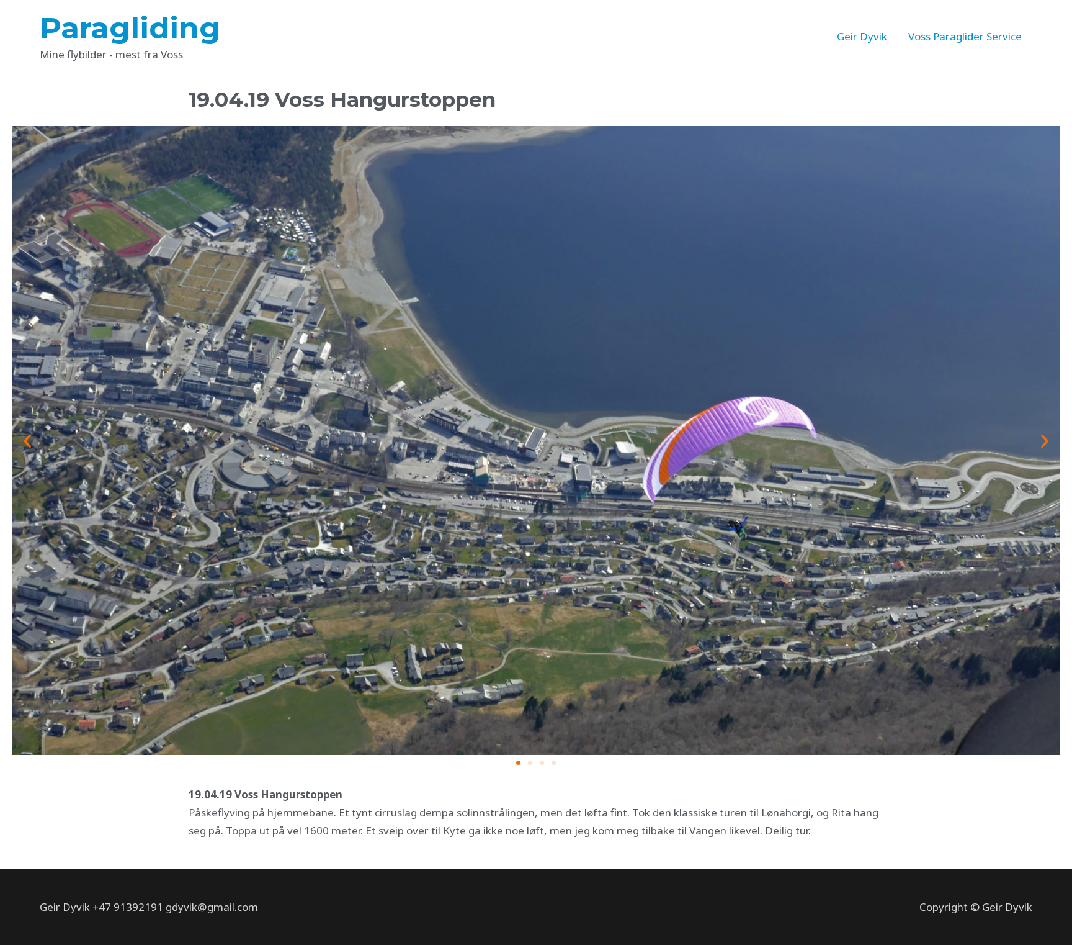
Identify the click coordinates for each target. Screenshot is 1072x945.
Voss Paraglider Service (965, 36)
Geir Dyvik (862, 36)
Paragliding (130, 28)
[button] (518, 763)
